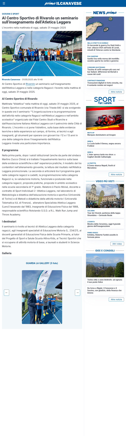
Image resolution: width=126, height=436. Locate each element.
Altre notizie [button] (116, 92)
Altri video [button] (117, 244)
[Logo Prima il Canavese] (63, 3)
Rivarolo (30, 83)
